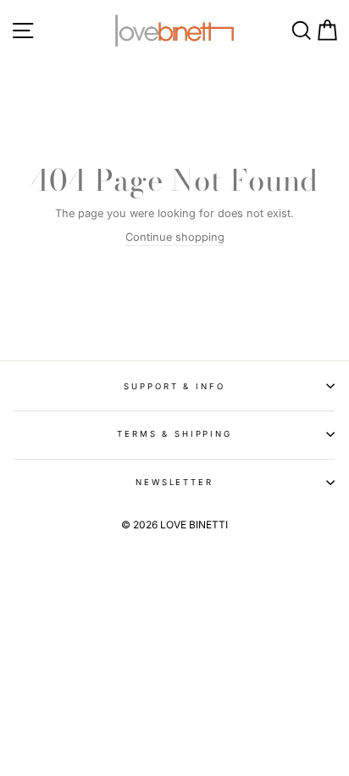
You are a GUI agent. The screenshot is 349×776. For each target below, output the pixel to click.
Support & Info (174, 386)
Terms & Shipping (174, 433)
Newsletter (174, 482)
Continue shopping (174, 237)
